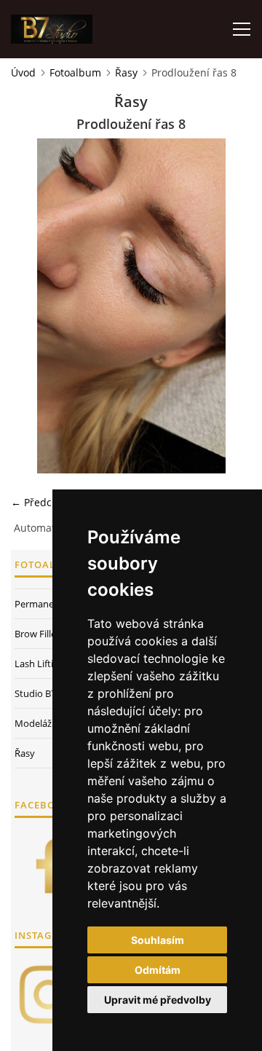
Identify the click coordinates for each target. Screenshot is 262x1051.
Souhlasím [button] (157, 940)
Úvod (23, 72)
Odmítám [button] (157, 970)
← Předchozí (41, 502)
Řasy (126, 72)
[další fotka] (227, 305)
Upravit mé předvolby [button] (157, 999)
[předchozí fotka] (34, 305)
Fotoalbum (75, 72)
